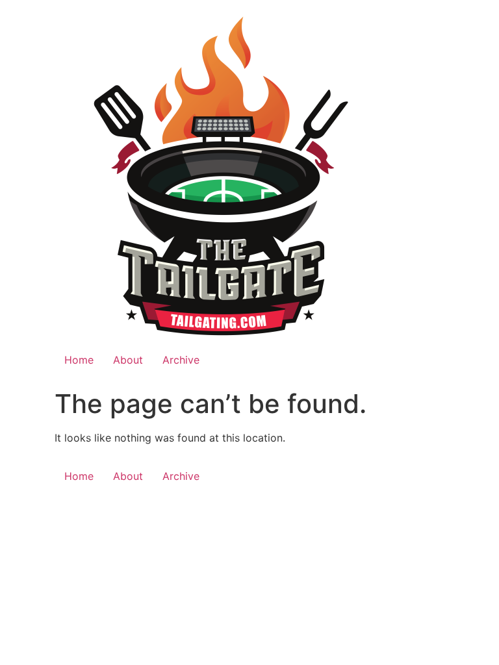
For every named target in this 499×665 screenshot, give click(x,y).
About (128, 359)
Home (79, 359)
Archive (180, 359)
